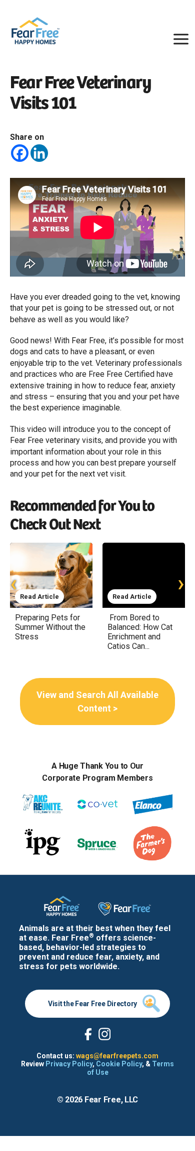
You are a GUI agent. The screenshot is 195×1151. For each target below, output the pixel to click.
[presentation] (14, 583)
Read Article (39, 596)
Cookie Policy (119, 1064)
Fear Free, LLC (111, 1099)
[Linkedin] (39, 153)
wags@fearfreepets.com (117, 1056)
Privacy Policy (69, 1064)
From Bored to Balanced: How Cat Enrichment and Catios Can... (140, 632)
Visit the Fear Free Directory (92, 1004)
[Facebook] (19, 153)
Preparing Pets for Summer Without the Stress (50, 627)
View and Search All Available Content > (97, 701)
